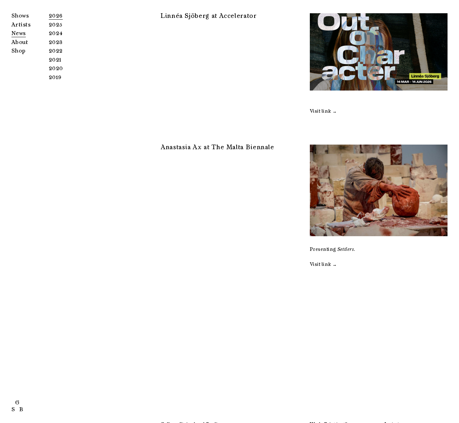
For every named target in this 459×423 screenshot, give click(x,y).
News (18, 33)
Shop (18, 51)
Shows (20, 16)
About (19, 42)
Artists (20, 24)
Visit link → (323, 111)
